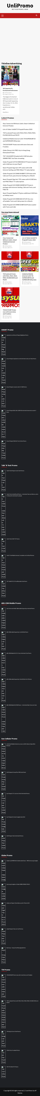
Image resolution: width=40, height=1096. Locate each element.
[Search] (36, 15)
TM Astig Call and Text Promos (14, 1031)
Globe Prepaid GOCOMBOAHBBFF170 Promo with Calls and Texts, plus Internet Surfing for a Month (19, 175)
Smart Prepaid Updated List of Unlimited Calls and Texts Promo (21, 358)
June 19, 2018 (7, 283)
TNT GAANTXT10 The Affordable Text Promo (17, 581)
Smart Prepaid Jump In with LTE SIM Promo (17, 387)
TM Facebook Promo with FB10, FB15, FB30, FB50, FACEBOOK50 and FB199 (19, 134)
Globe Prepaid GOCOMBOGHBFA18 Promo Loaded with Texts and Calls (19, 206)
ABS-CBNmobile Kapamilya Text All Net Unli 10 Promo (19, 679)
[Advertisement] (20, 39)
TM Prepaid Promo (11, 269)
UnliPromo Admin (8, 92)
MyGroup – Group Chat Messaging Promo (16, 947)
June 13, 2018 (26, 283)
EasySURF (5, 303)
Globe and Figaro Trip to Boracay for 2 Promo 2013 (18, 903)
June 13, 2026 (7, 247)
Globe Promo (6, 855)
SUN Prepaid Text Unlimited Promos (15, 836)
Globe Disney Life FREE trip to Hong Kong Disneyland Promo (16, 151)
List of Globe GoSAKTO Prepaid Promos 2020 (17, 129)
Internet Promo (7, 231)
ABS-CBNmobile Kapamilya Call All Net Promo (17, 632)
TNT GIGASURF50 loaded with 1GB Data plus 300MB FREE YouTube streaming (17, 157)
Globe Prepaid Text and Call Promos (15, 929)
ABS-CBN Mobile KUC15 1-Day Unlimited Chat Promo (19, 653)
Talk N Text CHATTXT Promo (13, 539)
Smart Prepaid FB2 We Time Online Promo (16, 441)
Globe (24, 231)
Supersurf (30, 267)
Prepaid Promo (26, 233)
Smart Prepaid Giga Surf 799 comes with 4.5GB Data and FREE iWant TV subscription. (20, 180)
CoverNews (28, 1090)
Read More (5, 112)
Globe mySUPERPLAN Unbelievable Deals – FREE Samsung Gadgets (22, 860)
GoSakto (29, 231)
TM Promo (5, 970)
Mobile (14, 231)
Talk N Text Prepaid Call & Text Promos (15, 470)
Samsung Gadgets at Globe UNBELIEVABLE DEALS (18, 884)
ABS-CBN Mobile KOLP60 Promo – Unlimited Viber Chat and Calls (22, 705)
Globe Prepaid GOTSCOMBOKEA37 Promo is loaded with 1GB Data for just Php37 (20, 163)
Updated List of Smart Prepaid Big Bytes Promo (17, 335)
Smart (5, 233)
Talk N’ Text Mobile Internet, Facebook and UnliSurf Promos (20, 555)
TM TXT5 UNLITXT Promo (12, 1066)
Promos (34, 233)
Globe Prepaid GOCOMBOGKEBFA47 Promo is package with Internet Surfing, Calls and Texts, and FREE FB (19, 187)
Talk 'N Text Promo (9, 465)
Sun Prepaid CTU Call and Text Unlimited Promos (18, 793)
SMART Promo (7, 330)
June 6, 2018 (6, 317)
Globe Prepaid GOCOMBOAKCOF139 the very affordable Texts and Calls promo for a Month (18, 200)
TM (4, 269)
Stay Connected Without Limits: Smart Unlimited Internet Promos (19, 125)
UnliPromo (20, 5)
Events (5, 83)
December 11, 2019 (27, 243)
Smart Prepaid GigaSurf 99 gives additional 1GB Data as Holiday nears (20, 194)
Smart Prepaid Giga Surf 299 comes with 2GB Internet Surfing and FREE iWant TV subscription (19, 169)
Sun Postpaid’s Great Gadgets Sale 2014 (16, 817)
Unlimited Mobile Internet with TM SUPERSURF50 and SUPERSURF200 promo (19, 140)
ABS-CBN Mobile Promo (11, 603)
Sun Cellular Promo (9, 738)
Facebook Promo (7, 267)
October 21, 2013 (7, 94)
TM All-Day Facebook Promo (13, 1050)
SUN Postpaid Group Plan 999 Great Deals (16, 772)
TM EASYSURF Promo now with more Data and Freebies (18, 146)
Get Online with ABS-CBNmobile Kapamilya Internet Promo (20, 608)
